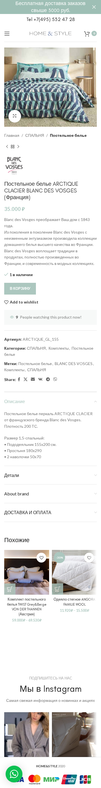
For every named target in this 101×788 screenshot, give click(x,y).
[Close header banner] (94, 7)
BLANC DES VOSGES (74, 363)
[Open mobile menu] (7, 33)
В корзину (20, 288)
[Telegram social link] (48, 379)
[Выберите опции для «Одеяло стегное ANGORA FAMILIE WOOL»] (57, 589)
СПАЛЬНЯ (34, 135)
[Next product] (18, 147)
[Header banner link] (42, 7)
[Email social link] (32, 379)
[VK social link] (40, 379)
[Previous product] (7, 147)
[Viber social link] (55, 379)
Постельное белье (68, 135)
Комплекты (59, 348)
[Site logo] (50, 32)
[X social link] (25, 379)
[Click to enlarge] (14, 116)
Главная (11, 135)
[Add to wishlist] (41, 558)
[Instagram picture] (26, 734)
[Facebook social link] (19, 379)
